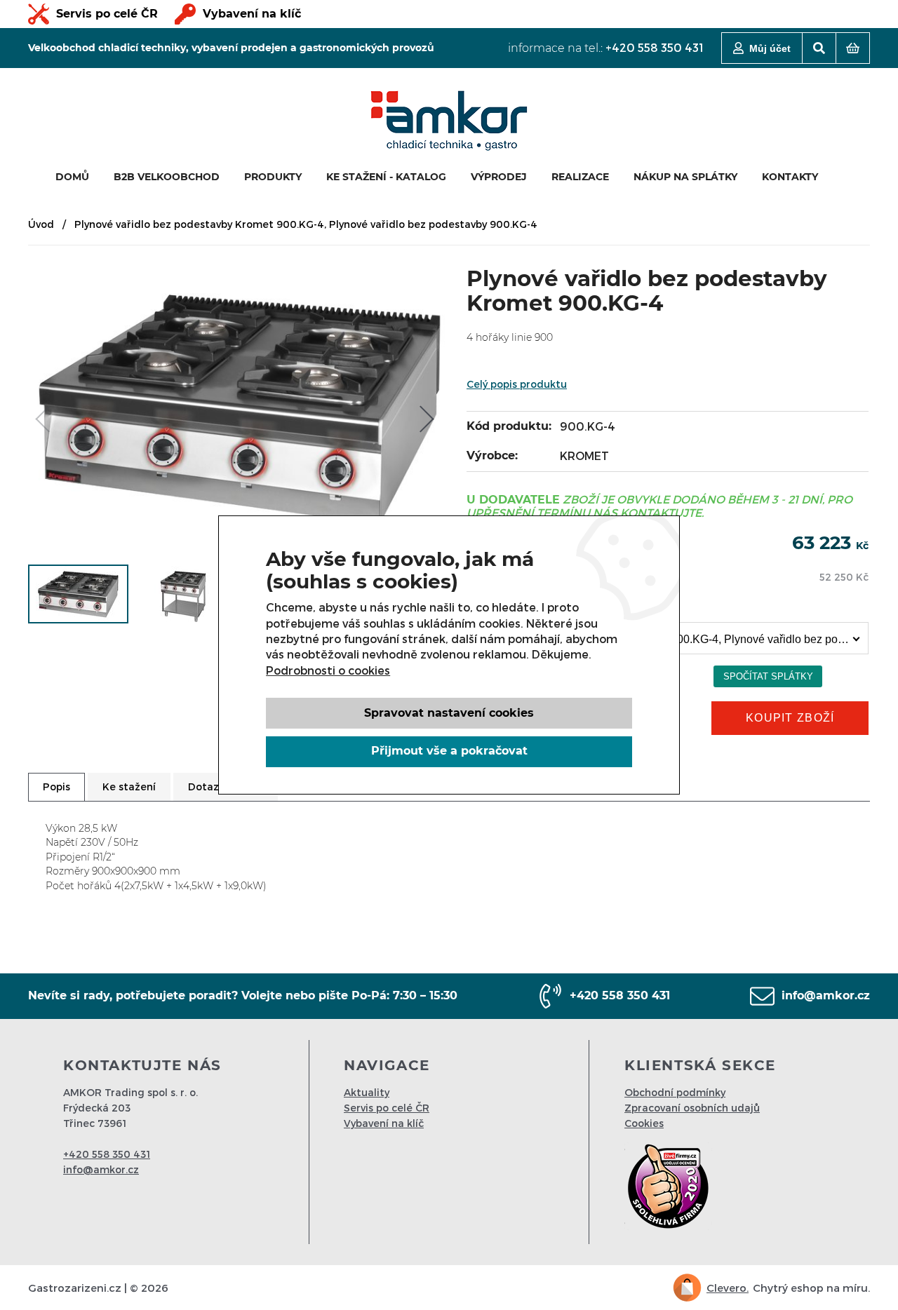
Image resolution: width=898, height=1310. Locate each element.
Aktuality (366, 1092)
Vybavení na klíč (252, 13)
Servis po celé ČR (107, 13)
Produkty (273, 176)
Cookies (644, 1123)
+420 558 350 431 (654, 47)
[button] (424, 419)
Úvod (41, 224)
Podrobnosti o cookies (328, 670)
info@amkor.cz (826, 995)
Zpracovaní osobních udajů (692, 1108)
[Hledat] (819, 48)
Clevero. (727, 1287)
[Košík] (852, 48)
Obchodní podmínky (674, 1092)
